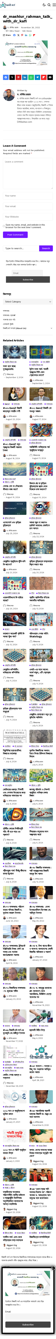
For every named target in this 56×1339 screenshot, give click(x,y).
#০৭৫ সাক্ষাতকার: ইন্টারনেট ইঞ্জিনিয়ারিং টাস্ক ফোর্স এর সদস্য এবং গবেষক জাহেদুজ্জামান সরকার (14, 950)
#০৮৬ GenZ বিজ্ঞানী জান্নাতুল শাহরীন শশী (12, 410)
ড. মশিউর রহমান (12, 27)
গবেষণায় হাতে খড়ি (9, 319)
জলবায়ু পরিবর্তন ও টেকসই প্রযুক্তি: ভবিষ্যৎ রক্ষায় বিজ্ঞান (39, 792)
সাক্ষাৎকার (6, 311)
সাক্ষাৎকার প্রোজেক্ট (9, 315)
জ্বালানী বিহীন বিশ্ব (37, 1030)
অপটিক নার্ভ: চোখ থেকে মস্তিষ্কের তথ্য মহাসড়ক (13, 1238)
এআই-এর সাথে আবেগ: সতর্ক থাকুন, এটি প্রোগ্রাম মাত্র (40, 672)
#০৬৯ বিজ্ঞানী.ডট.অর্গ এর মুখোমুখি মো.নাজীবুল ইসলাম (14, 1031)
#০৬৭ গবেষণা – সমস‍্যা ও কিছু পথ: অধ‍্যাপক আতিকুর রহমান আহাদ (40, 1069)
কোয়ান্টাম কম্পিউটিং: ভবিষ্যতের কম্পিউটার (11, 671)
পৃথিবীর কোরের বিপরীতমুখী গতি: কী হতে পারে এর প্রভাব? (13, 831)
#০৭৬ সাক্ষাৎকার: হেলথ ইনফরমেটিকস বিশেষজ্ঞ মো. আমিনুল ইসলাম (40, 909)
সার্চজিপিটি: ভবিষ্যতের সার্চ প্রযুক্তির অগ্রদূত (39, 448)
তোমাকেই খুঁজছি (8, 324)
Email (8, 1311)
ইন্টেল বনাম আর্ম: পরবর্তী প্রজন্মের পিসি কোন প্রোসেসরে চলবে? (38, 372)
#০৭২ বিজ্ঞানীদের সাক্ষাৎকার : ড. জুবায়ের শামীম (14, 989)
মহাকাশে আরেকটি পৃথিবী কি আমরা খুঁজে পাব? (13, 635)
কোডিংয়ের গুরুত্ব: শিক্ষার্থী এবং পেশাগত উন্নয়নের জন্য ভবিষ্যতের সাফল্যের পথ (14, 792)
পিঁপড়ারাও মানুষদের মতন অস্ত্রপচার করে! (38, 833)
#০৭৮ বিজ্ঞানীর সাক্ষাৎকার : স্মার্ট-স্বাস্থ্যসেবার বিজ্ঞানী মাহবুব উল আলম (40, 870)
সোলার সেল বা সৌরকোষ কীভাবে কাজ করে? (12, 488)
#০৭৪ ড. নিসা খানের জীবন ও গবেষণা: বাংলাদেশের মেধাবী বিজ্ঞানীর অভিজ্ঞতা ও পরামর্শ (41, 948)
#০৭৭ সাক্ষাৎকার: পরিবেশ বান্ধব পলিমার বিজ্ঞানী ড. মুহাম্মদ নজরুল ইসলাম (13, 909)
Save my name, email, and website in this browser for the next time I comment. (25, 226)
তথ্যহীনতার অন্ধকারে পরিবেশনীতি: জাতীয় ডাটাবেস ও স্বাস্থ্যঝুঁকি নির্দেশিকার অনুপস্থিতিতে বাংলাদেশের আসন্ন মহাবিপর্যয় (14, 1198)
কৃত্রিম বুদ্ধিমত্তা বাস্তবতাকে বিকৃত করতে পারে (41, 563)
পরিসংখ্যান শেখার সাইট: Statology (39, 635)
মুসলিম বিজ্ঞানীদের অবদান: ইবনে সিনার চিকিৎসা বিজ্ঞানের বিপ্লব (40, 753)
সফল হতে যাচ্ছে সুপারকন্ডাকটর (9, 368)
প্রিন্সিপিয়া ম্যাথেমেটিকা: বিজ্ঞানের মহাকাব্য (12, 752)
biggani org (38, 1161)
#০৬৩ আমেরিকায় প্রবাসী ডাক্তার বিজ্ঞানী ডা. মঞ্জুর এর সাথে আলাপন (40, 1113)
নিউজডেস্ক (10, 374)
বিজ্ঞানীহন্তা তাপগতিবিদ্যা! (39, 1236)
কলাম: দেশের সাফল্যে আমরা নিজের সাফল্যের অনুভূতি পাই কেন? (40, 1152)
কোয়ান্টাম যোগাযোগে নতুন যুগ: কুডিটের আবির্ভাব (40, 716)
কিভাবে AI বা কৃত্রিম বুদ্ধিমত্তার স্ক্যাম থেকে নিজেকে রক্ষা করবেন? (38, 486)
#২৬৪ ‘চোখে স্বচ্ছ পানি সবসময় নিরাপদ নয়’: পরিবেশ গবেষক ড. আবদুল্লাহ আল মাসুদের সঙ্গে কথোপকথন (40, 1193)
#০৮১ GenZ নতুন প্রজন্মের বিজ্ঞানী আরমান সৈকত (12, 447)
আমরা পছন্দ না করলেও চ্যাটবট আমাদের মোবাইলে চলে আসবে (39, 525)
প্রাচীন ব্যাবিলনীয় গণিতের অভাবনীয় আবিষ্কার (39, 599)
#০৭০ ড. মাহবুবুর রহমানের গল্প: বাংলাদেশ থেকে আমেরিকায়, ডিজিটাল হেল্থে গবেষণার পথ (40, 992)
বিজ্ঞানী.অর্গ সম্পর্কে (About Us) (14, 328)
